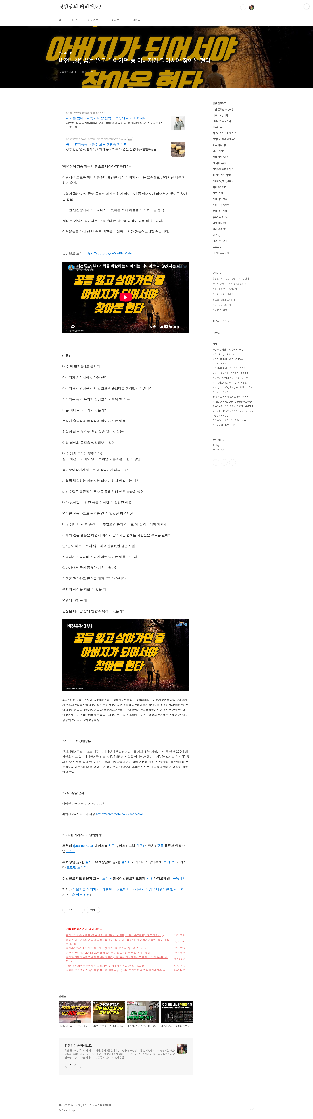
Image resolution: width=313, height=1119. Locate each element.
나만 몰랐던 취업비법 (223, 109)
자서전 (226, 392)
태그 (74, 20)
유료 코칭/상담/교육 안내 (224, 299)
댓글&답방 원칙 (220, 310)
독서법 (216, 373)
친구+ (140, 846)
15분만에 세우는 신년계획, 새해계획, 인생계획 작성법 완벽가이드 (103, 965)
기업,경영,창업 (220, 229)
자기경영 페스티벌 (221, 425)
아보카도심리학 (220, 115)
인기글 (226, 321)
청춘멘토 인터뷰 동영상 (223, 294)
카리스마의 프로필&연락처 (225, 289)
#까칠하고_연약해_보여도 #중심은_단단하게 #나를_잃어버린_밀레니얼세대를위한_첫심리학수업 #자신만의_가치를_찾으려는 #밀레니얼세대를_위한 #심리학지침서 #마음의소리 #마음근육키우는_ (233, 406)
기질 (238, 378)
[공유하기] (76, 910)
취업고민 (235, 373)
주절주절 (217, 247)
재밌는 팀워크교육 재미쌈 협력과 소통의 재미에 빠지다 (106, 118)
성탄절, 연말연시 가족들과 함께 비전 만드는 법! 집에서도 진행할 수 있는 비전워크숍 (114, 970)
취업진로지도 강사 (244, 387)
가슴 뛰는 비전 (73, 928)
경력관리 (225, 373)
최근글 (216, 321)
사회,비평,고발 (220, 199)
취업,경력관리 (219, 187)
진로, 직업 (218, 193)
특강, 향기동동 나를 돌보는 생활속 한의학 (96, 144)
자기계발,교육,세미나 (223, 181)
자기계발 (224, 387)
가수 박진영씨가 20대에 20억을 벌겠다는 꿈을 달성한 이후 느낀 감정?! (106, 952)
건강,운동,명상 (220, 241)
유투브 (232, 462)
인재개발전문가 (220, 363)
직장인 (244, 382)
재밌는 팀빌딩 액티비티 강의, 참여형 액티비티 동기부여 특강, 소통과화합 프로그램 (114, 125)
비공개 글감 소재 (221, 253)
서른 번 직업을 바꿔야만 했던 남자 (228, 359)
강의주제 (245, 373)
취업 (233, 425)
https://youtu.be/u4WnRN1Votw (109, 253)
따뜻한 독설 (218, 127)
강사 (232, 387)
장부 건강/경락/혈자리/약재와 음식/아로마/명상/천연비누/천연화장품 (111, 149)
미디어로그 (94, 20)
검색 (243, 7)
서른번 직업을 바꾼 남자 (225, 133)
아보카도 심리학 (84, 889)
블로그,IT (217, 235)
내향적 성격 (228, 420)
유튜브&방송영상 (221, 217)
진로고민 (217, 392)
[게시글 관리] (80, 910)
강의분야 (217, 420)
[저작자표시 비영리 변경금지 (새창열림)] (105, 909)
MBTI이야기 (219, 151)
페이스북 (216, 462)
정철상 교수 (240, 420)
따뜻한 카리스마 (235, 349)
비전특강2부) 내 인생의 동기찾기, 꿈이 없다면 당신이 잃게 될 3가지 (104, 948)
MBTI (215, 387)
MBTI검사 (234, 382)
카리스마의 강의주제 (222, 305)
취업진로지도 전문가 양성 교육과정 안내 (231, 278)
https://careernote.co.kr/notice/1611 (120, 814)
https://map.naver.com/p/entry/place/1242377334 (96, 138)
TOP (251, 1107)
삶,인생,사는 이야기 (222, 175)
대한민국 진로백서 (222, 121)
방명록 (136, 20)
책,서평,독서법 (220, 163)
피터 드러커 (218, 354)
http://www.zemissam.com (82, 112)
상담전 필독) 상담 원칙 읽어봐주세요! (229, 284)
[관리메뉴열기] (306, 6)
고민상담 (246, 378)
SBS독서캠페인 (220, 382)
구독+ (70, 851)
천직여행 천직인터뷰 (223, 169)
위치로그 (117, 20)
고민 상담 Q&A (220, 157)
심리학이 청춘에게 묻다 (224, 139)
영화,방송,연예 (220, 211)
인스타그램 (224, 462)
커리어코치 (230, 354)
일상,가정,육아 (220, 223)
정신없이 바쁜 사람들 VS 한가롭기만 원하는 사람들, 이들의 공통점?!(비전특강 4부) (113, 935)
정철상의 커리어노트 (81, 7)
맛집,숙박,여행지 (221, 205)
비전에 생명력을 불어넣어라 (225, 368)
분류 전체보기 (219, 103)
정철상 (243, 368)
